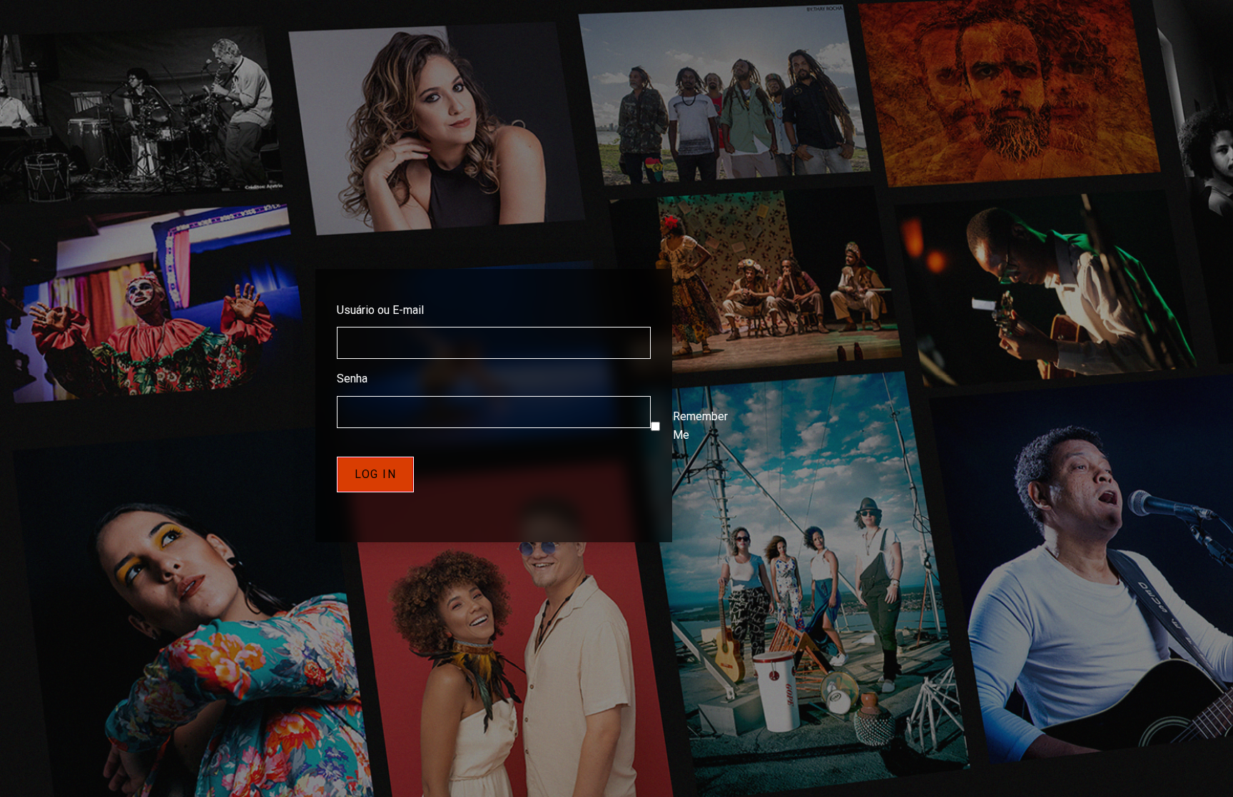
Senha (352, 378)
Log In (375, 474)
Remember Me (700, 426)
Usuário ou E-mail (380, 310)
